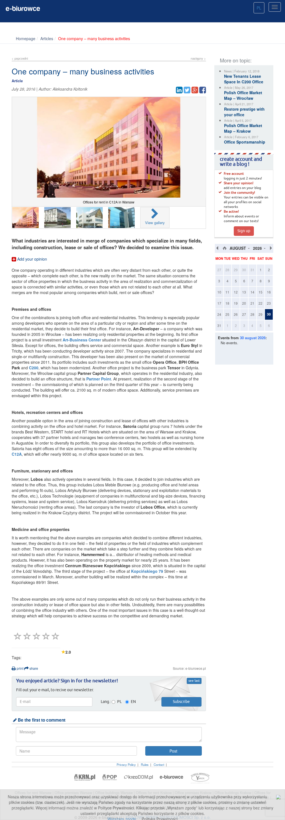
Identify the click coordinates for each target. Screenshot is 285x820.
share (33, 668)
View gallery (155, 222)
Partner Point (98, 379)
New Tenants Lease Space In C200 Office (243, 78)
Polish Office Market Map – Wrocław (243, 95)
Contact (159, 764)
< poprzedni (20, 58)
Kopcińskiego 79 (147, 571)
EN (133, 702)
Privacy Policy (126, 764)
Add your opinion (31, 259)
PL (259, 8)
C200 (33, 367)
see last (194, 681)
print (19, 668)
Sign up (243, 231)
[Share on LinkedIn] (179, 90)
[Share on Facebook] (202, 90)
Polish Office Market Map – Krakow (243, 128)
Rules (145, 764)
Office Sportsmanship (244, 142)
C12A (17, 454)
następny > (198, 58)
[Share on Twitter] (187, 90)
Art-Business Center (82, 340)
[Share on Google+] (194, 90)
